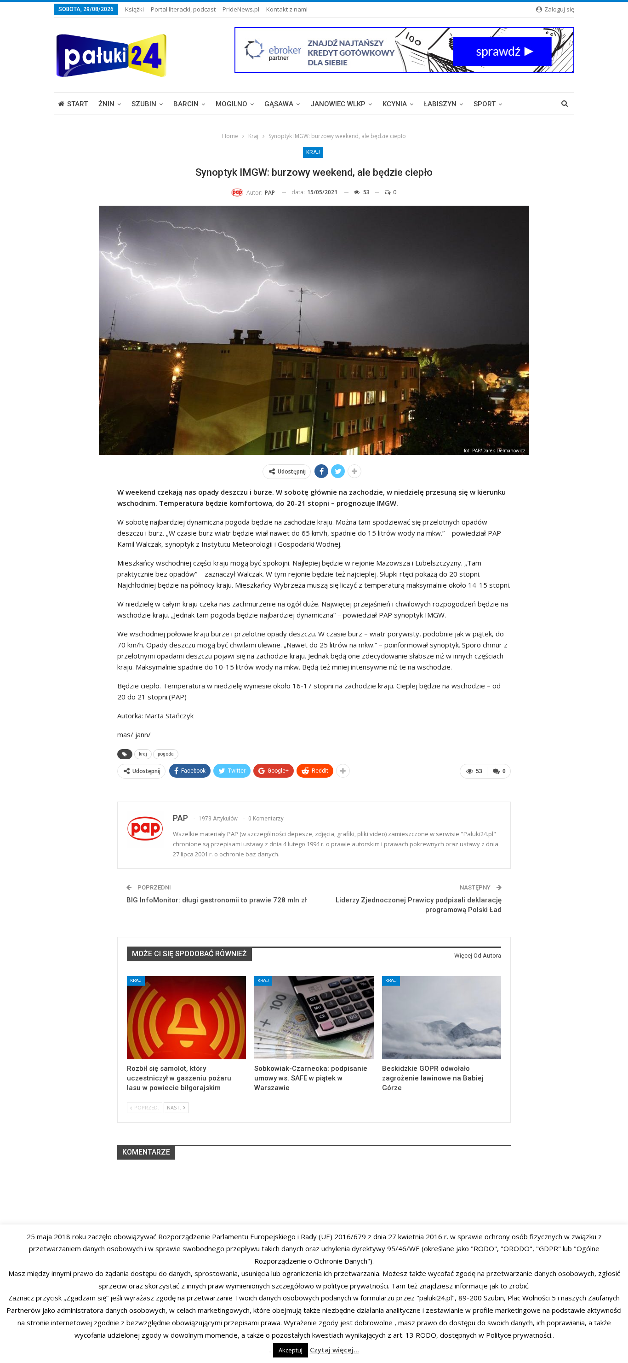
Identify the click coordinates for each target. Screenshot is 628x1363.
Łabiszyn (440, 104)
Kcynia (395, 104)
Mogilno (231, 104)
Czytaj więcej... (334, 1349)
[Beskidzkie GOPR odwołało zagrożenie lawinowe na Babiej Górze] (441, 1017)
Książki (134, 9)
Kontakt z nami (287, 9)
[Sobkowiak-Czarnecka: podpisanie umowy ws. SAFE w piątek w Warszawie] (313, 1017)
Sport (485, 104)
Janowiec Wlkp (337, 104)
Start (77, 104)
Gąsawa (278, 104)
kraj (143, 754)
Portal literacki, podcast (183, 9)
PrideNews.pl (241, 9)
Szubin (143, 104)
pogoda (166, 754)
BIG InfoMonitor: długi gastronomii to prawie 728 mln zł (216, 900)
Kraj (313, 152)
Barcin (186, 104)
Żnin (106, 104)
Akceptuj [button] (291, 1350)
